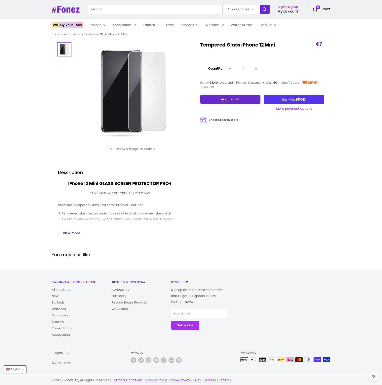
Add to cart (230, 99)
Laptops (187, 25)
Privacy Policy (156, 380)
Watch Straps (241, 25)
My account (288, 11)
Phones (95, 25)
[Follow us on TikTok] (164, 360)
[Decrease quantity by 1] (230, 68)
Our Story (118, 296)
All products (72, 34)
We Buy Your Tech (67, 25)
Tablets (149, 25)
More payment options (294, 108)
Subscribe (185, 325)
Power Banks (62, 328)
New (55, 296)
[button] (15, 369)
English (58, 353)
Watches (212, 25)
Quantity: (215, 68)
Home (56, 34)
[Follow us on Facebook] (133, 360)
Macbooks (60, 315)
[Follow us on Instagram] (148, 360)
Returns (225, 380)
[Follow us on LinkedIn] (171, 360)
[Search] (265, 9)
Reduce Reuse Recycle (129, 302)
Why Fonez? (120, 309)
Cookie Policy (179, 380)
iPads (170, 25)
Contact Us (120, 289)
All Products (61, 289)
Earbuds (265, 25)
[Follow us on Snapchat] (179, 360)
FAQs (197, 380)
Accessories (122, 25)
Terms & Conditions (127, 380)
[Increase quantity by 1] (256, 68)
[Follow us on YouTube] (156, 360)
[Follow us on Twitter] (141, 360)
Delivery (209, 380)
